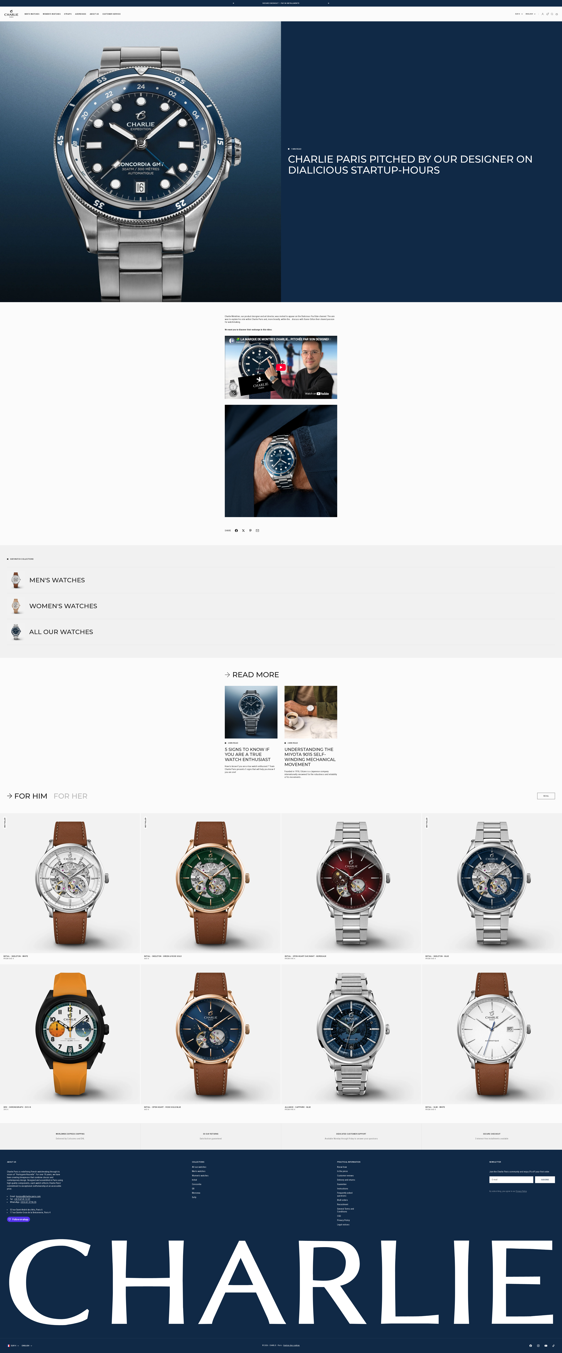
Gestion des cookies (291, 1345)
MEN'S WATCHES (32, 14)
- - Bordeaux (305, 956)
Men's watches (198, 1171)
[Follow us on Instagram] (538, 1345)
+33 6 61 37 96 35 (28, 1202)
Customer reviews (345, 1175)
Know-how (342, 1167)
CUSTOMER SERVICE (111, 14)
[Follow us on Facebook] (530, 1345)
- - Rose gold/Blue (162, 1107)
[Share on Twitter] (243, 530)
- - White (16, 956)
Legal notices (343, 1224)
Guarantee (341, 1184)
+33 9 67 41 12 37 (22, 1199)
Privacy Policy (343, 1220)
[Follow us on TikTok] (553, 1345)
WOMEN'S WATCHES (52, 14)
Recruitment (342, 1204)
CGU (339, 1216)
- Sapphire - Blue (298, 1107)
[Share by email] (257, 530)
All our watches (199, 1167)
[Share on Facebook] (236, 530)
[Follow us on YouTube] (545, 1345)
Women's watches (200, 1175)
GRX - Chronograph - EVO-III (17, 1107)
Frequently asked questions (344, 1194)
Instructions (342, 1188)
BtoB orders (342, 1200)
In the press (342, 1171)
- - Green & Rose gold (163, 956)
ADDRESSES (80, 14)
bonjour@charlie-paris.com (28, 1196)
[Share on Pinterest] (250, 530)
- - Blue (437, 956)
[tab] (28, 796)
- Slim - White (435, 1107)
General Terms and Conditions (345, 1210)
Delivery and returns (346, 1180)
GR (193, 1188)
